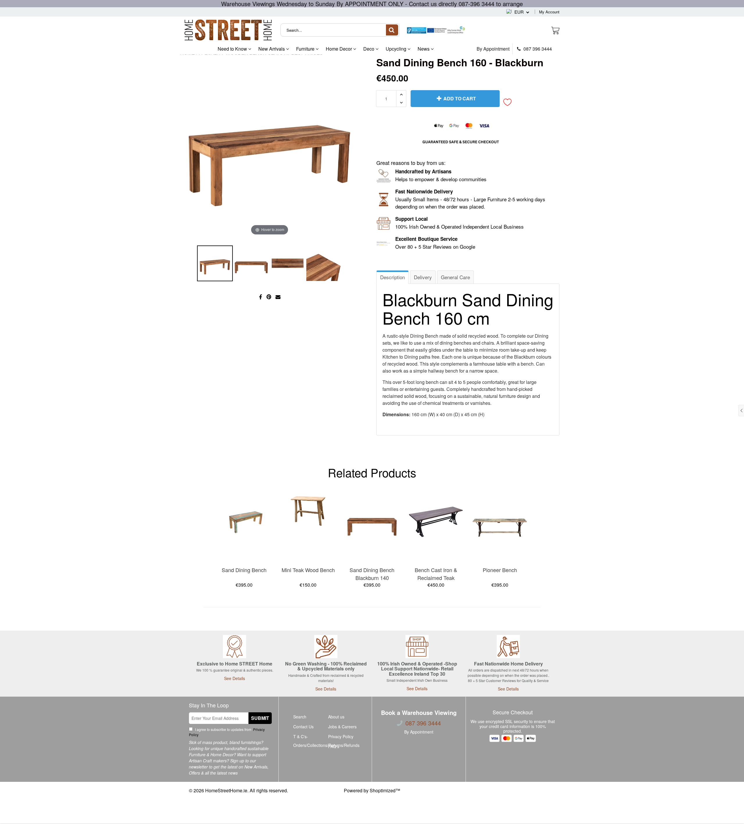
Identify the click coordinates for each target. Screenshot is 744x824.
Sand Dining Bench (244, 570)
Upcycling (396, 48)
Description (392, 277)
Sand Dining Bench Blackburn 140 (372, 573)
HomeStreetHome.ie (226, 790)
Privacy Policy (340, 736)
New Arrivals (272, 48)
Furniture (306, 48)
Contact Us (303, 726)
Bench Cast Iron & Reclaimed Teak (436, 573)
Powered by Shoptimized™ (372, 790)
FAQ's (333, 746)
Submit (260, 718)
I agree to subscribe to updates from (227, 732)
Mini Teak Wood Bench (308, 570)
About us (336, 717)
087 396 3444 (537, 48)
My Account (549, 12)
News (424, 48)
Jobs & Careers (342, 726)
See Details (234, 678)
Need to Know (233, 48)
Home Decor (339, 48)
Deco (369, 48)
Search (299, 717)
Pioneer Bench (500, 570)
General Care (455, 277)
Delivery (423, 277)
